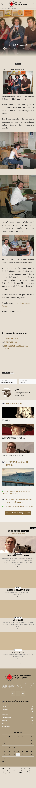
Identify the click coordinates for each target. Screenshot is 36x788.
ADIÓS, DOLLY (7, 420)
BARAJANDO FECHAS (7, 382)
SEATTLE (22, 382)
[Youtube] (23, 693)
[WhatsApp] (25, 60)
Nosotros (4, 8)
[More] (30, 60)
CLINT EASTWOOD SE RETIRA (13, 438)
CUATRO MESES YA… (12, 338)
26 (14, 755)
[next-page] (20, 663)
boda (12, 372)
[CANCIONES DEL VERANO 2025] (18, 579)
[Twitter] (18, 693)
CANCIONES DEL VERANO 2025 (18, 590)
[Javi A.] (4, 48)
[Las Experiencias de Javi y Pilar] (18, 4)
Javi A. (10, 48)
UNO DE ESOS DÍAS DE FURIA (13, 456)
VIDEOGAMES (18, 620)
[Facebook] (12, 60)
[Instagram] (13, 693)
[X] (16, 60)
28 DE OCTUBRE (18, 652)
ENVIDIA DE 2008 (10, 342)
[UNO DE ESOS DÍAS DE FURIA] (18, 447)
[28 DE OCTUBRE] (18, 641)
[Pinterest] (21, 60)
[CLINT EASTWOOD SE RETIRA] (18, 429)
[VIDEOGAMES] (18, 609)
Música (18, 587)
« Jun (3, 761)
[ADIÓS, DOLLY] (18, 412)
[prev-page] (15, 663)
